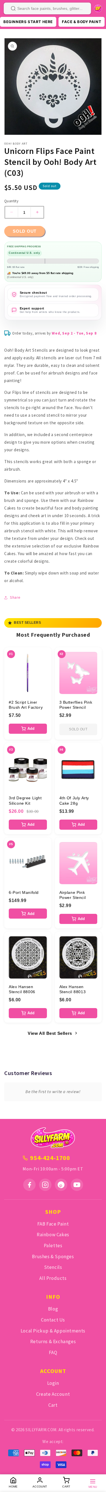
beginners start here (28, 21)
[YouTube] (77, 1185)
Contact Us (53, 1320)
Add (30, 728)
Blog (53, 1309)
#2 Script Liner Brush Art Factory (26, 705)
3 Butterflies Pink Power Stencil (75, 705)
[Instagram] (45, 1185)
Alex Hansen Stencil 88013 (72, 989)
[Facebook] (29, 1185)
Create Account (53, 1394)
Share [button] (15, 597)
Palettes (53, 1245)
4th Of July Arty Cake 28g (74, 800)
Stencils (53, 1267)
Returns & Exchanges (53, 1341)
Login (53, 1383)
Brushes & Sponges (53, 1256)
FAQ (53, 1352)
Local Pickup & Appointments (53, 1331)
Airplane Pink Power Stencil (72, 895)
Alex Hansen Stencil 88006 (22, 989)
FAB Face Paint (53, 1224)
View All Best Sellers (50, 1033)
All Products (52, 1278)
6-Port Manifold (24, 892)
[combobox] (47, 8)
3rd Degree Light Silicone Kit (25, 800)
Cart (52, 1405)
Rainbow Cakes (53, 1234)
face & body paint (81, 21)
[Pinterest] (61, 1185)
